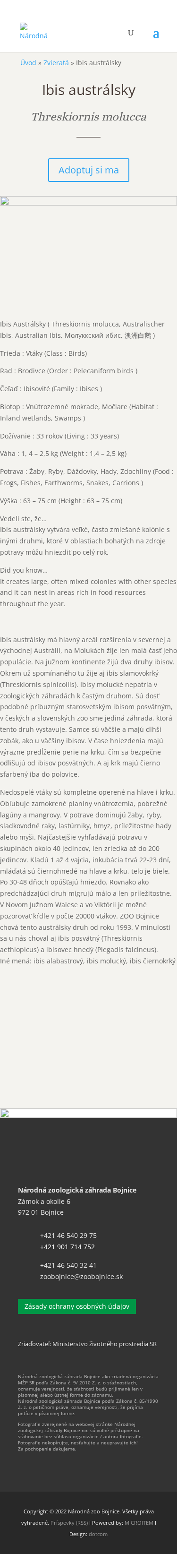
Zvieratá (56, 62)
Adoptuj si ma (89, 169)
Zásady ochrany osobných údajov (77, 1306)
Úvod (28, 62)
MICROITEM (139, 1522)
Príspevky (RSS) (69, 1522)
